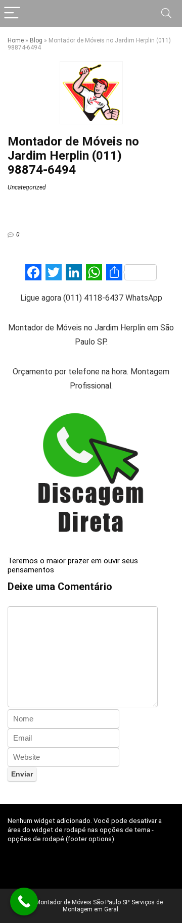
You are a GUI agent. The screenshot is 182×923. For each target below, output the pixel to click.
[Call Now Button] (24, 901)
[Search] (166, 13)
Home (16, 40)
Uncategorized (27, 187)
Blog (36, 40)
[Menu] (12, 13)
